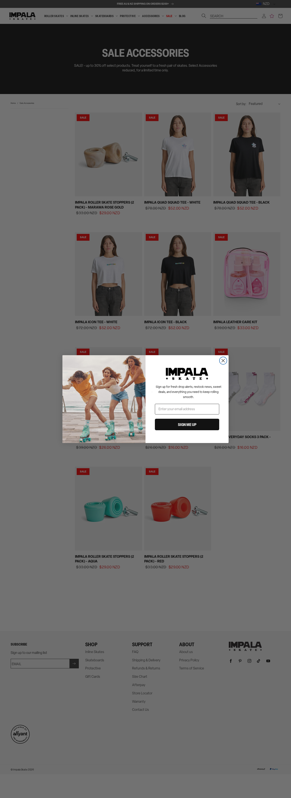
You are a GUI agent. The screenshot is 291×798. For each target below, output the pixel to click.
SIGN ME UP (187, 424)
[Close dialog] (223, 360)
